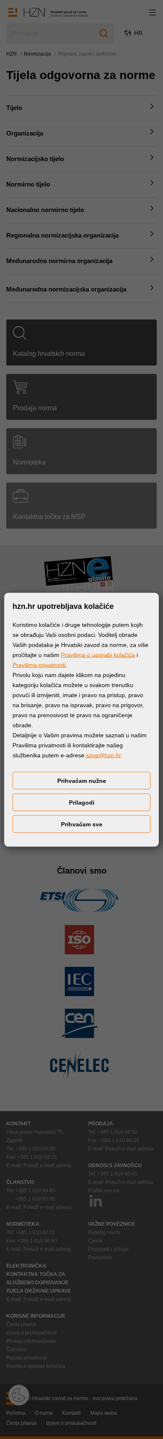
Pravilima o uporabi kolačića (98, 654)
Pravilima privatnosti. (40, 664)
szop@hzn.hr (103, 754)
